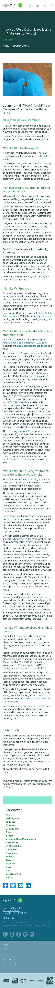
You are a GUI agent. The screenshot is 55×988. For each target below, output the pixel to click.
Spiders (10, 860)
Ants (8, 815)
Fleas (8, 832)
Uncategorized (13, 874)
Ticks (8, 867)
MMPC (42, 668)
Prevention (11, 853)
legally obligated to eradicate (32, 345)
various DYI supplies (30, 431)
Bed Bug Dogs (13, 818)
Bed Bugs (8, 39)
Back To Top (10, 964)
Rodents (10, 856)
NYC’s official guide (17, 402)
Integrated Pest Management (21, 839)
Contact (7, 945)
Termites (10, 863)
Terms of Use (9, 949)
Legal (6, 954)
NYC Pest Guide (13, 846)
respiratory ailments (24, 541)
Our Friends (12, 849)
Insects (9, 835)
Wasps (9, 877)
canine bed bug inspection (30, 698)
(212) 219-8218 (10, 917)
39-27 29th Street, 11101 (14, 911)
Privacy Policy (10, 959)
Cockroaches (12, 828)
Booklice (10, 825)
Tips (8, 870)
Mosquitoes (12, 842)
